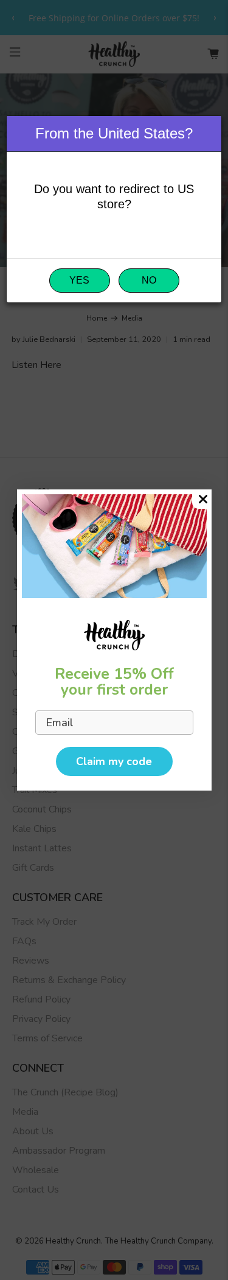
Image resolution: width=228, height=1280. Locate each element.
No (149, 280)
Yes (79, 280)
